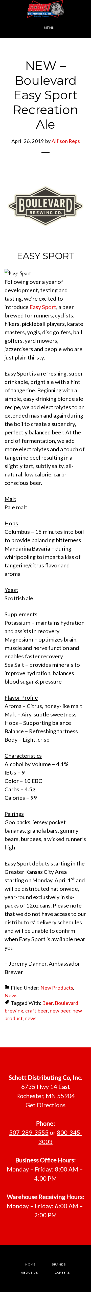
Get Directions (45, 1105)
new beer (60, 1010)
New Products (56, 987)
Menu (49, 28)
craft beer (36, 1010)
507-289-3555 (29, 1132)
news (30, 1018)
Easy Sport (43, 306)
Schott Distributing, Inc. (45, 9)
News (11, 995)
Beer (47, 1003)
